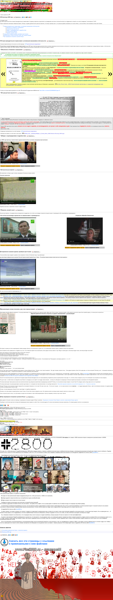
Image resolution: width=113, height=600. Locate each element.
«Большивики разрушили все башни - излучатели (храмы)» (14, 530)
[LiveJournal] (28, 17)
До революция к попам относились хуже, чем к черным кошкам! (17, 35)
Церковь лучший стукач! (12, 32)
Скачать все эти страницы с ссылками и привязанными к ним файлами (31, 542)
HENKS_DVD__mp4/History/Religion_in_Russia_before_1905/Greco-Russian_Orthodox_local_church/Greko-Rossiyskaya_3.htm (35, 300)
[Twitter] (24, 17)
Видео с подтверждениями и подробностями (16, 30)
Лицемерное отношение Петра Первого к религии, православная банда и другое (60, 400)
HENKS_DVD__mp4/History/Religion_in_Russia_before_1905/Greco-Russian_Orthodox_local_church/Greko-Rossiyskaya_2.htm (35, 296)
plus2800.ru (95, 452)
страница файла (23, 163)
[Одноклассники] (25, 17)
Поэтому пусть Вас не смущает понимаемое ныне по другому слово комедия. (21, 375)
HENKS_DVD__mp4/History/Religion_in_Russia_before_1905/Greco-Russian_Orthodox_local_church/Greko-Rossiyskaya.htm (34, 294)
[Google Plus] (29, 17)
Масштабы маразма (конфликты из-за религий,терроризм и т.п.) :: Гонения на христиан (76, 383)
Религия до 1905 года (6, 531)
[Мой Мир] (26, 17)
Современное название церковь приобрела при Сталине (16, 33)
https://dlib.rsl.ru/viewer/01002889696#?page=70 (50, 90)
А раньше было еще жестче (13, 28)
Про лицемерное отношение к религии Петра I (14, 36)
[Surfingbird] (31, 17)
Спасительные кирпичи (12, 31)
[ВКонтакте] (22, 17)
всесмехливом (86, 373)
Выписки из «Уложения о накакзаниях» (15, 27)
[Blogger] (29, 1)
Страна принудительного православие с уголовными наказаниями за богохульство (21, 26)
